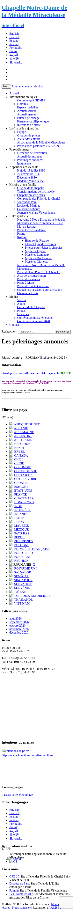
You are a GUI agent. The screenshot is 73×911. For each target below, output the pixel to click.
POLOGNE (21, 545)
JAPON (19, 521)
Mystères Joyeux (35, 251)
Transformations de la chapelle (36, 191)
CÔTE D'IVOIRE (25, 479)
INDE (18, 506)
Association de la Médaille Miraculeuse (41, 142)
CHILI (18, 459)
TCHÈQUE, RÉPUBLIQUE (32, 595)
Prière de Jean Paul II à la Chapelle (38, 272)
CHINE (19, 463)
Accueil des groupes (29, 156)
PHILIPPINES (23, 541)
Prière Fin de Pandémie (31, 230)
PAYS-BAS (21, 533)
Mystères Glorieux (36, 261)
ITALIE (19, 517)
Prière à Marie (25, 282)
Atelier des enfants (28, 139)
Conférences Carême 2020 (33, 321)
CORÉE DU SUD (25, 471)
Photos (21, 310)
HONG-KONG (24, 502)
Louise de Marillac (28, 205)
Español (14, 40)
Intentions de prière (29, 125)
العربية (13, 54)
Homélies (23, 314)
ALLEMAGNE (24, 432)
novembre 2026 (19, 629)
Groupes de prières (28, 135)
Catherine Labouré (28, 209)
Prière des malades (28, 279)
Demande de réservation (32, 153)
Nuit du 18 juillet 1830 (31, 170)
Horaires (22, 104)
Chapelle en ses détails (31, 195)
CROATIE (21, 482)
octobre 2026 (17, 625)
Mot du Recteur (26, 226)
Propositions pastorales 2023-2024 (38, 146)
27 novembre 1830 (28, 174)
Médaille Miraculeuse (30, 181)
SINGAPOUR (23, 580)
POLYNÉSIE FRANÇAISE (32, 549)
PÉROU (19, 537)
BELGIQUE (22, 443)
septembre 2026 (19, 622)
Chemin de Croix (27, 293)
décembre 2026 (18, 632)
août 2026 (15, 618)
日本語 (14, 58)
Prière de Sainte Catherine (33, 286)
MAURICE (21, 525)
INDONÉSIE (22, 510)
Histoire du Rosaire (37, 240)
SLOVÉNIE (22, 588)
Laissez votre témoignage (17, 794)
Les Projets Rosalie (21, 894)
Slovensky (15, 62)
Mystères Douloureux (38, 258)
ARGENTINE (23, 436)
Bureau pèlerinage (28, 118)
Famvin (14, 890)
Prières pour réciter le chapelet (43, 247)
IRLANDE (21, 514)
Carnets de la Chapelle (31, 307)
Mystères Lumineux (37, 254)
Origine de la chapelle (30, 188)
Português (15, 47)
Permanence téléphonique (33, 121)
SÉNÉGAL (21, 576)
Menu (6, 86)
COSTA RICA (23, 475)
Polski (13, 51)
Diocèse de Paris (19, 883)
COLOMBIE (22, 467)
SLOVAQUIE (23, 584)
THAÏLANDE (23, 599)
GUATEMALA (24, 498)
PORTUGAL (22, 556)
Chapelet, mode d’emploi (40, 244)
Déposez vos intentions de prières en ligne (27, 755)
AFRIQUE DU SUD (27, 424)
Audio (21, 303)
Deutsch (14, 37)
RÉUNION (21, 560)
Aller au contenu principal (27, 86)
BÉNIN (19, 447)
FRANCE (20, 494)
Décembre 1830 (27, 177)
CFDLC (14, 876)
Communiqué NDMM (31, 100)
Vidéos (21, 300)
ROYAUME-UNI (25, 568)
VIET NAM (22, 603)
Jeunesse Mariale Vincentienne (36, 212)
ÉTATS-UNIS (23, 490)
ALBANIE (21, 428)
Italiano (13, 44)
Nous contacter (21, 907)
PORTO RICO (23, 553)
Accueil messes (26, 114)
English (14, 33)
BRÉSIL (19, 451)
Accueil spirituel (27, 111)
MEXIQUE (21, 529)
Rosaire (21, 237)
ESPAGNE (21, 486)
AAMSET (55, 907)
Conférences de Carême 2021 (35, 317)
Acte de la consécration (31, 275)
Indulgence (24, 163)
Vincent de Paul (27, 202)
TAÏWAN (20, 591)
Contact (14, 324)
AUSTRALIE (23, 440)
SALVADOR (22, 572)
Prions (21, 233)
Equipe (21, 132)
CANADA (21, 455)
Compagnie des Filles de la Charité (38, 198)
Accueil (14, 93)
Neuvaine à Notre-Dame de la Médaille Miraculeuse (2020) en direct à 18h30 (41, 221)
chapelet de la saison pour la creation (39, 289)
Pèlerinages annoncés (30, 160)
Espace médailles (27, 107)
